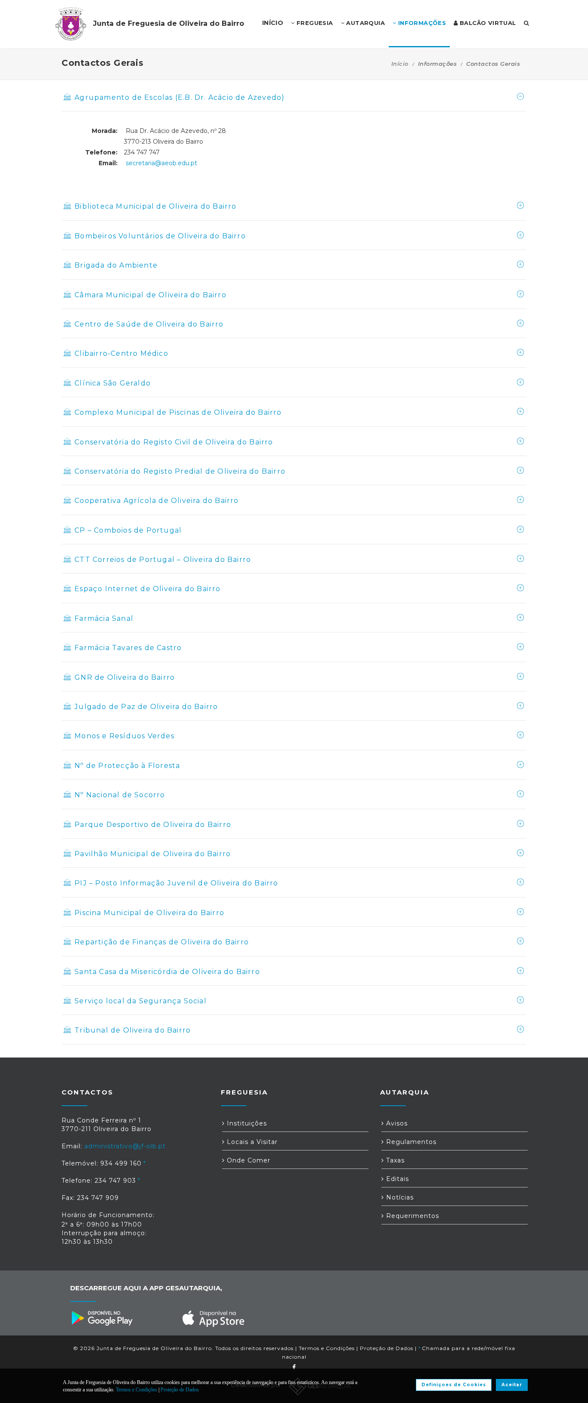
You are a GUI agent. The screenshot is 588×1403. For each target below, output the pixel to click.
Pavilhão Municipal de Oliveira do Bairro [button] (152, 854)
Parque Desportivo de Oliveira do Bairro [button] (152, 824)
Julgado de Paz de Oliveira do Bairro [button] (146, 707)
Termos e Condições (327, 1348)
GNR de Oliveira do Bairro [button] (124, 677)
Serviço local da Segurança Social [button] (140, 1001)
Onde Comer (247, 1160)
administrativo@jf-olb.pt (125, 1146)
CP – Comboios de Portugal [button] (128, 530)
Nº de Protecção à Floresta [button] (127, 766)
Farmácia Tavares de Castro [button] (128, 648)
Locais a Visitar (251, 1142)
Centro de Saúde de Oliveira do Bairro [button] (148, 324)
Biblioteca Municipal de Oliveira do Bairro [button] (155, 206)
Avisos (396, 1123)
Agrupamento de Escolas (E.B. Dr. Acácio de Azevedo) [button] (179, 97)
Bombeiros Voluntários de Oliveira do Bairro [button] (160, 236)
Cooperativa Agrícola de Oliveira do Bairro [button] (156, 500)
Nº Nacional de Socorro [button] (119, 795)
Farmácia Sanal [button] (103, 618)
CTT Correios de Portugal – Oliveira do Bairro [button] (162, 559)
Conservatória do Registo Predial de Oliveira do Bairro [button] (179, 471)
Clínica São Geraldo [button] (112, 383)
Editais (396, 1179)
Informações (421, 22)
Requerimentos (411, 1216)
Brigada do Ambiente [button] (116, 265)
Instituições (246, 1123)
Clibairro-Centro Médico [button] (121, 353)
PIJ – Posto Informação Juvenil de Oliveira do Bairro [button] (176, 883)
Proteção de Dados (386, 1348)
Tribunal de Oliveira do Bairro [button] (132, 1030)
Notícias (399, 1197)
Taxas (394, 1160)
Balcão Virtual (487, 22)
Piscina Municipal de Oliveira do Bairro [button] (149, 913)
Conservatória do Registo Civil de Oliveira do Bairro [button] (173, 442)
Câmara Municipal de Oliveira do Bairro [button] (150, 295)
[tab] (294, 102)
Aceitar (511, 1385)
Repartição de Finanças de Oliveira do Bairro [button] (161, 942)
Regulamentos (410, 1142)
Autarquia (364, 22)
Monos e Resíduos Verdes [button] (124, 736)
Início (400, 63)
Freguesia (314, 22)
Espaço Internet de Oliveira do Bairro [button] (147, 589)
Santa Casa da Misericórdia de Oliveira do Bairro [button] (167, 972)
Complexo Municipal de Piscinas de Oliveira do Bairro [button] (178, 412)
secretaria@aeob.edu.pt (161, 163)
